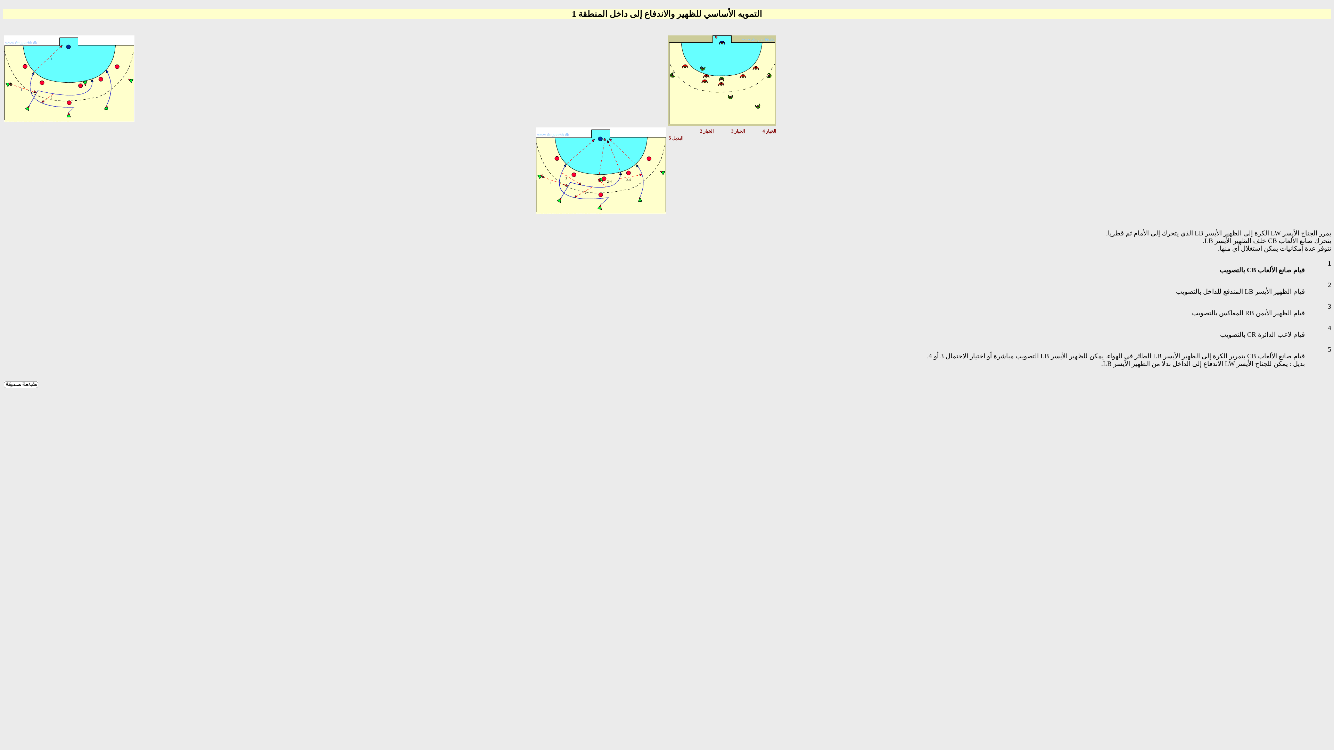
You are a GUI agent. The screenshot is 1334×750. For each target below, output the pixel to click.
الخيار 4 (769, 131)
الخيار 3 (738, 131)
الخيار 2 (707, 131)
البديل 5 (676, 138)
